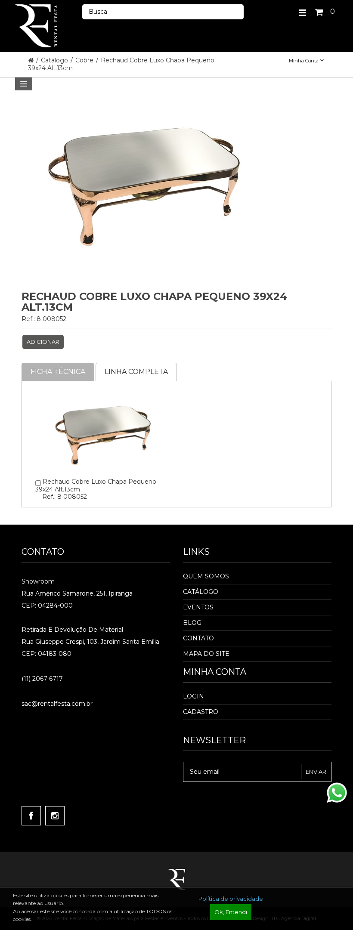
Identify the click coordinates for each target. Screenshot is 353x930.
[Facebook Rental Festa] (31, 815)
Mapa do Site (206, 654)
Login (193, 696)
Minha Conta (304, 61)
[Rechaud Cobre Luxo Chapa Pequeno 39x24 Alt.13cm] (102, 395)
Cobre (85, 60)
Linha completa (136, 372)
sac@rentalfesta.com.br (57, 704)
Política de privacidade (230, 898)
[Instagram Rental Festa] (55, 815)
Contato (198, 638)
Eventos (198, 607)
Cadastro (200, 712)
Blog (192, 623)
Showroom (38, 581)
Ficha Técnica (58, 372)
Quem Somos (206, 576)
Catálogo (55, 60)
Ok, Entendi (230, 911)
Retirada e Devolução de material (72, 629)
